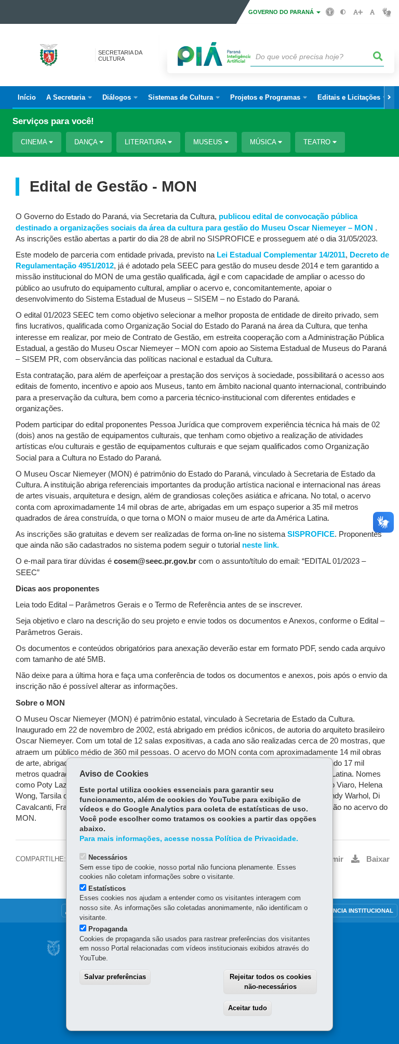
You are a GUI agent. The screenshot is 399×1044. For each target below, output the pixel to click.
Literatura (146, 142)
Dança (86, 142)
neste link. (260, 545)
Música (264, 142)
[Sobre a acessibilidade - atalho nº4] (330, 11)
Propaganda (107, 929)
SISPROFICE (311, 534)
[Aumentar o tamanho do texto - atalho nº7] (358, 12)
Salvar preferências (115, 977)
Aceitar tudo (247, 1008)
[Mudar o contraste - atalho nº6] (343, 12)
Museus (208, 142)
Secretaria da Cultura (120, 55)
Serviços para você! (53, 121)
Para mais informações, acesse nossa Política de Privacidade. (188, 839)
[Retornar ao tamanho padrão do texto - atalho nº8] (372, 12)
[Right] (389, 97)
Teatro (317, 142)
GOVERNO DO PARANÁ (281, 12)
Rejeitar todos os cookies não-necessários (270, 982)
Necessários (107, 857)
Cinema (35, 142)
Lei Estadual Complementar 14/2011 (281, 255)
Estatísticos (107, 888)
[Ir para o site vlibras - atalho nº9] (387, 12)
